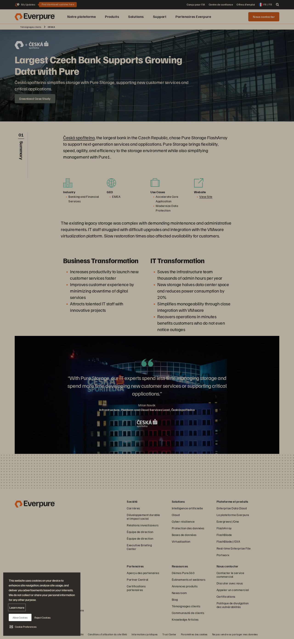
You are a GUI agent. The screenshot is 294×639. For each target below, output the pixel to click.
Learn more (16, 607)
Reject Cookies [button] (42, 617)
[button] (23, 626)
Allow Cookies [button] (20, 617)
